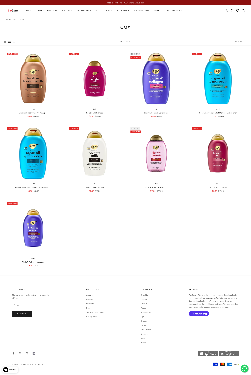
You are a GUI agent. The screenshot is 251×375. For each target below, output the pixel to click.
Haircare (67, 11)
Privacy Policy (91, 317)
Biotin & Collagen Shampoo (33, 262)
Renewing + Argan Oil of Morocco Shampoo (33, 187)
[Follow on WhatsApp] (27, 353)
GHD (143, 338)
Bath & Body (123, 11)
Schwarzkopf (146, 312)
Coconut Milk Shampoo (94, 187)
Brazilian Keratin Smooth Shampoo (33, 113)
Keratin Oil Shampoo (94, 113)
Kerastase (145, 334)
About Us (90, 295)
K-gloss (144, 321)
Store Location (175, 11)
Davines (144, 325)
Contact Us (90, 304)
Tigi (142, 317)
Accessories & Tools (87, 11)
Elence (143, 308)
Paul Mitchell (146, 329)
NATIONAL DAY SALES (47, 11)
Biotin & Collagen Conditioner (156, 113)
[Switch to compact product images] (14, 41)
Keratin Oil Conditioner (218, 187)
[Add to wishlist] (57, 97)
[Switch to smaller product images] (9, 41)
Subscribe (22, 314)
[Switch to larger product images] (5, 41)
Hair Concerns (141, 11)
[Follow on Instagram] (20, 353)
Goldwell (144, 304)
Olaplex (144, 299)
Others (158, 11)
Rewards (13, 369)
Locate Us (90, 299)
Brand (29, 11)
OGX (22, 20)
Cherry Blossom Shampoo (156, 187)
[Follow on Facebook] (13, 353)
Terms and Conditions (95, 312)
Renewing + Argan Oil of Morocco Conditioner (218, 113)
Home (8, 20)
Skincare (107, 11)
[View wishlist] (237, 10)
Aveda (143, 343)
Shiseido (144, 295)
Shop (15, 20)
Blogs (88, 308)
